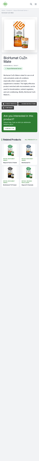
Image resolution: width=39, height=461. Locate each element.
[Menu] (35, 4)
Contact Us (9, 128)
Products (9, 10)
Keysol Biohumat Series (20, 10)
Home (3, 10)
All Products (30, 139)
